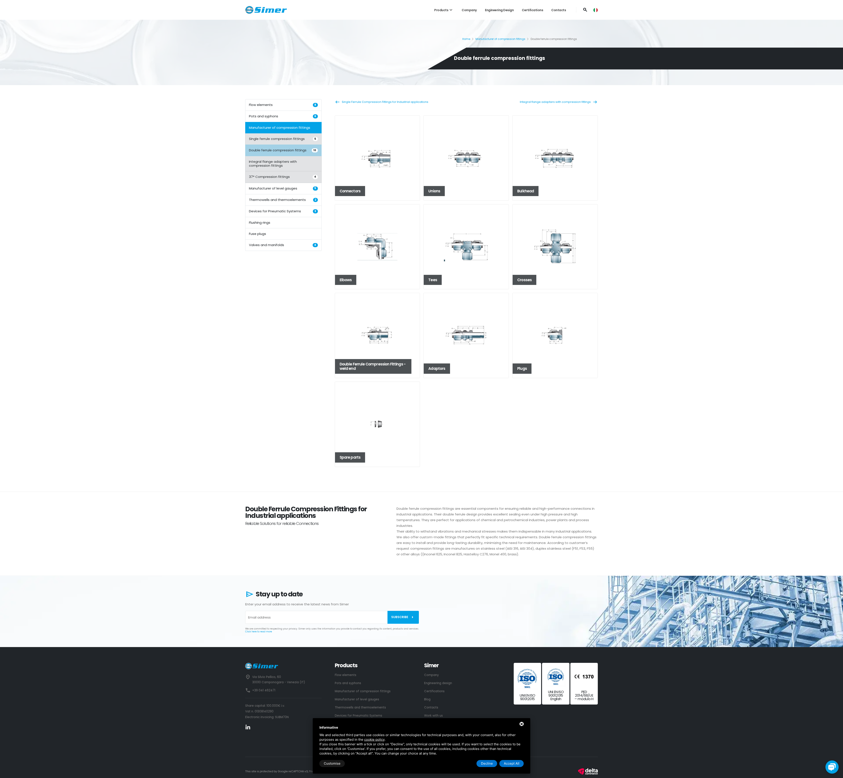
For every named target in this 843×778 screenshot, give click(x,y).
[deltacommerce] (588, 771)
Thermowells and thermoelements (282, 199)
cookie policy (374, 739)
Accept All (511, 763)
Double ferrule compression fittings (282, 150)
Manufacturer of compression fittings (500, 39)
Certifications (532, 10)
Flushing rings (259, 222)
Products (444, 10)
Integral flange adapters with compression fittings (273, 163)
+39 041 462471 (263, 690)
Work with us (433, 716)
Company (469, 10)
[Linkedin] (247, 727)
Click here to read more (258, 631)
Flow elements (282, 104)
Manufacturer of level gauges (282, 188)
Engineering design (499, 10)
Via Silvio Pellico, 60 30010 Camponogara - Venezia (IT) (278, 679)
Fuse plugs (257, 233)
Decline (487, 763)
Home (466, 39)
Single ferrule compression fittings (282, 138)
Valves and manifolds (282, 245)
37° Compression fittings (282, 176)
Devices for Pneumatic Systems (282, 211)
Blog (427, 699)
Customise (332, 763)
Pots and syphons (282, 116)
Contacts (558, 10)
